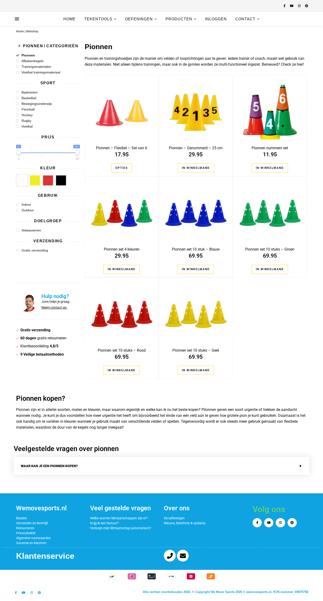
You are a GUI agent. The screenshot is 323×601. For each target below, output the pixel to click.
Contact (245, 19)
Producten (179, 19)
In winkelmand (196, 168)
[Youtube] (268, 522)
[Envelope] (183, 556)
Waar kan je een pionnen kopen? (49, 466)
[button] (161, 466)
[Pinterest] (292, 522)
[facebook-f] (285, 6)
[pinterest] (306, 6)
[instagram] (299, 6)
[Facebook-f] (257, 522)
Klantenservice (45, 555)
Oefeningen (139, 19)
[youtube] (292, 6)
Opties (121, 168)
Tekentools (98, 19)
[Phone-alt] (170, 556)
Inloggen (216, 19)
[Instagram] (280, 522)
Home (69, 19)
